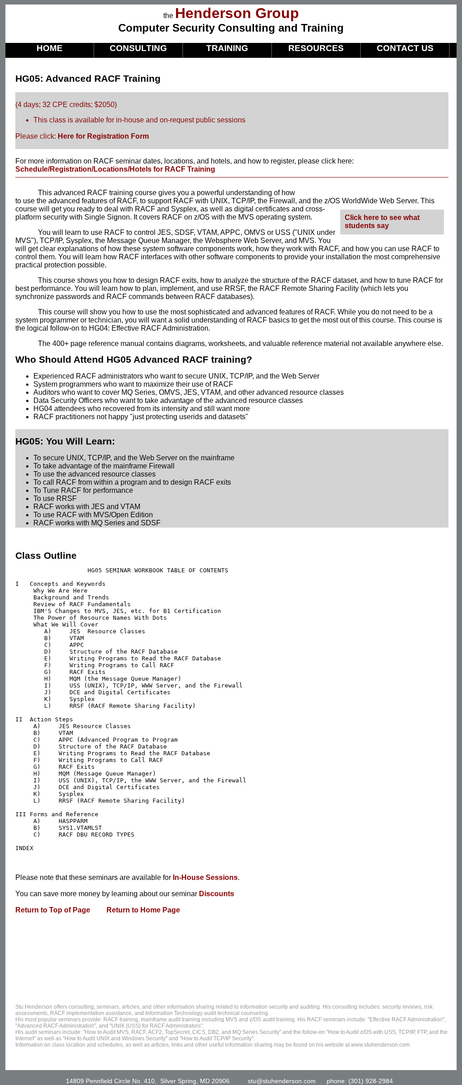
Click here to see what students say (382, 221)
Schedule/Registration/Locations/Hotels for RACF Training (115, 169)
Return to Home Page (142, 910)
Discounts (216, 894)
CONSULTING (138, 48)
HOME (50, 48)
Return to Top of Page (52, 910)
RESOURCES (316, 48)
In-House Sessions (205, 877)
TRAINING (227, 48)
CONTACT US (405, 48)
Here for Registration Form (103, 136)
